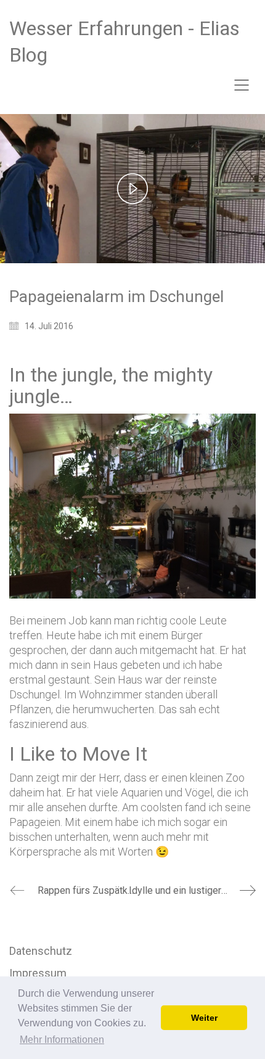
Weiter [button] (204, 1018)
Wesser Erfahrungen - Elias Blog (124, 42)
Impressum (38, 973)
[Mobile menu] (242, 85)
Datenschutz (40, 950)
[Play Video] (132, 188)
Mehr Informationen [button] (62, 1039)
